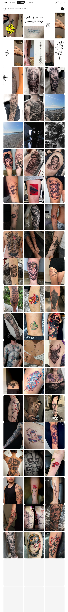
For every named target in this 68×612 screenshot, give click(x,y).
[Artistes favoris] (59, 2)
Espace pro (31, 2)
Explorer (12, 2)
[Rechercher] (62, 8)
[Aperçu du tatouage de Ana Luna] (13, 107)
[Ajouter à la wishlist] (21, 14)
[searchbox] (34, 9)
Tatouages (21, 2)
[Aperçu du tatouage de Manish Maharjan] (13, 244)
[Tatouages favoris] (56, 2)
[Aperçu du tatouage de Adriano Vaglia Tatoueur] (13, 135)
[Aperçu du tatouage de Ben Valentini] (34, 463)
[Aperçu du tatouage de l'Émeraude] (13, 545)
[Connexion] (63, 2)
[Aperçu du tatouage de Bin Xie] (13, 271)
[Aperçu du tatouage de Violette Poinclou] (13, 490)
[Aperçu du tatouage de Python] (13, 353)
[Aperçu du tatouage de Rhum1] (13, 162)
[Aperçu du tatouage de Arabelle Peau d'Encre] (34, 517)
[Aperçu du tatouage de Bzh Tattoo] (13, 25)
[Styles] (5, 8)
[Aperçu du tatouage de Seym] (13, 299)
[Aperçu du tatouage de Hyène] (34, 326)
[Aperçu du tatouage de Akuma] (13, 217)
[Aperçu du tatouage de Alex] (13, 326)
